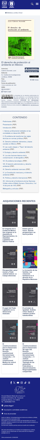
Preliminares (7, 121)
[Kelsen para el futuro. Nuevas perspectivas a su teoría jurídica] (30, 223)
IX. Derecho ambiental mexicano (14, 169)
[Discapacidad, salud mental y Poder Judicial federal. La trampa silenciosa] (10, 263)
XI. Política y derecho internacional (15, 178)
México (3, 81)
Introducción (7, 127)
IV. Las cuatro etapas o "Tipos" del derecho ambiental (18, 148)
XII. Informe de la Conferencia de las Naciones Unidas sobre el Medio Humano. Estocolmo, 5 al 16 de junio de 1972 (19, 183)
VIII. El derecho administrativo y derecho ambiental (17, 165)
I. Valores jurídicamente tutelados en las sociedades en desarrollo (17, 132)
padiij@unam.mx (5, 433)
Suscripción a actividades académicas (15, 410)
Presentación (7, 124)
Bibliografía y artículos (11, 188)
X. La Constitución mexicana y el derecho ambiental (17, 173)
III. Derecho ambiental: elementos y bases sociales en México (17, 142)
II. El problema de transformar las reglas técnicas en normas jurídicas (17, 137)
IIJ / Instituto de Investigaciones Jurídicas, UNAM (10, 76)
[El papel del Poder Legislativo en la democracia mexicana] (10, 300)
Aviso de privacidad (10, 414)
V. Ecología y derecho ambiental (14, 152)
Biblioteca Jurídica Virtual (14, 13)
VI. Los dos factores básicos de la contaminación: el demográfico (15, 156)
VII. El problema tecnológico (12, 161)
